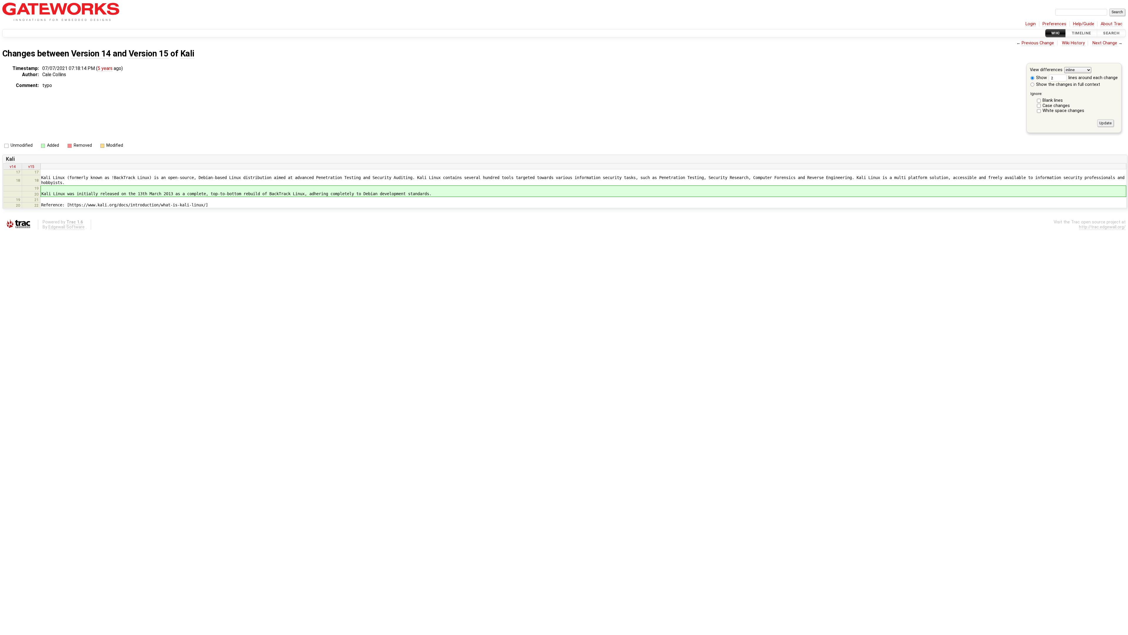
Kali (187, 54)
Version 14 (91, 54)
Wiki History (1073, 43)
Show (1041, 77)
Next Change (1104, 43)
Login (1030, 23)
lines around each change (1092, 77)
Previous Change (1038, 43)
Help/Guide (1083, 23)
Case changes (1056, 105)
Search (1111, 33)
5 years (105, 68)
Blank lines (1053, 100)
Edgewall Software (66, 227)
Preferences (1054, 23)
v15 (31, 166)
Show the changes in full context (1067, 84)
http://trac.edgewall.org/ (1102, 227)
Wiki (1055, 33)
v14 (13, 166)
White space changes (1063, 110)
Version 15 (149, 54)
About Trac (1111, 23)
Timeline (1081, 33)
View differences (1046, 70)
